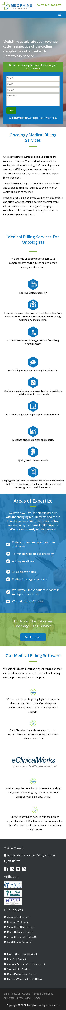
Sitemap (36, 997)
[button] (33, 637)
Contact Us (8, 997)
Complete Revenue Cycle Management (26, 964)
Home (5, 993)
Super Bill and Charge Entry (20, 926)
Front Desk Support (16, 959)
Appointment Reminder (18, 916)
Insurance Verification (18, 921)
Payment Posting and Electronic (22, 954)
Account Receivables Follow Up (22, 936)
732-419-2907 (51, 5)
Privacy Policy (51, 117)
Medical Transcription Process (21, 974)
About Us (15, 993)
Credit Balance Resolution (19, 941)
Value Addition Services (18, 969)
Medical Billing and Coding (19, 931)
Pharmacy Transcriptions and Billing (24, 979)
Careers (26, 993)
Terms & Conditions (42, 993)
